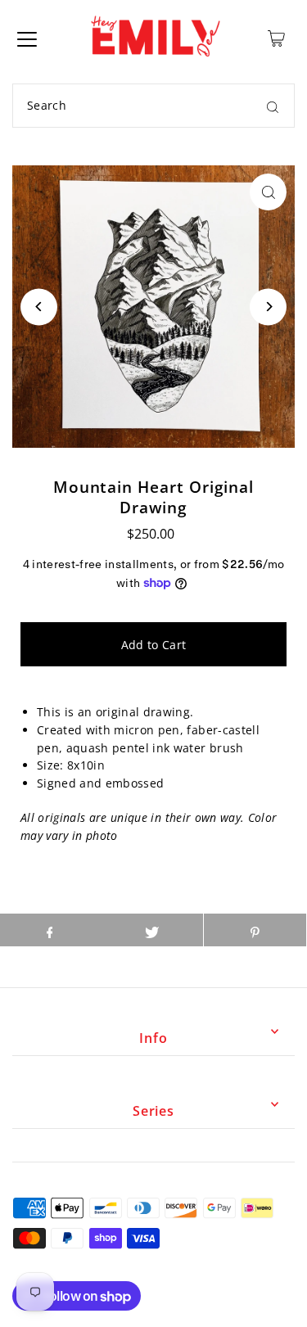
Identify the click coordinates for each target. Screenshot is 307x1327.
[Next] (268, 306)
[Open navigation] (27, 38)
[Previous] (38, 306)
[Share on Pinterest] (255, 930)
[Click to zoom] (268, 192)
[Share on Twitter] (152, 930)
